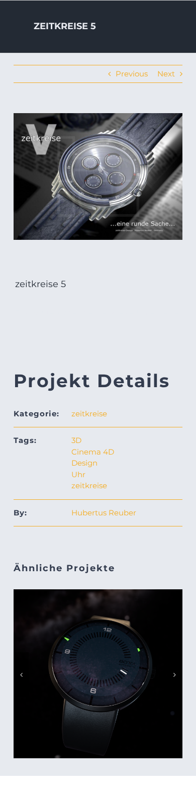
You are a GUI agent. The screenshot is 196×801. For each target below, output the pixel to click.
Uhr (78, 474)
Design (84, 463)
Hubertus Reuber (103, 512)
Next (166, 73)
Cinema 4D (92, 452)
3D (76, 440)
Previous (132, 73)
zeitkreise (89, 413)
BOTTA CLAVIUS (98, 664)
